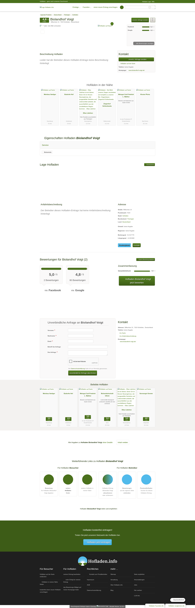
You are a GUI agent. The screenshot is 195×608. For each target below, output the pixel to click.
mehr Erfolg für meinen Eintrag (72, 581)
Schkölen (125, 216)
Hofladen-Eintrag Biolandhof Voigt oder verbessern (107, 491)
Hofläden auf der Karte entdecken (47, 575)
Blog (111, 590)
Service (45, 145)
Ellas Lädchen (88, 113)
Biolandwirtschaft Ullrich (107, 395)
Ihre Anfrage (52, 352)
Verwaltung (114, 579)
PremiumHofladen (151, 86)
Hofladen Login (146, 1)
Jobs (135, 585)
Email (50, 341)
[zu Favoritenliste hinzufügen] (42, 27)
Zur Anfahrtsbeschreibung (128, 336)
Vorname (51, 330)
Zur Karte (123, 333)
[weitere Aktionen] (152, 20)
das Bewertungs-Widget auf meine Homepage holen (72, 588)
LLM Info (137, 595)
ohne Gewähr (108, 442)
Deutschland (126, 222)
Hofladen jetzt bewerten (138, 281)
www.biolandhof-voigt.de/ (137, 70)
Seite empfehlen (139, 574)
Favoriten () (156, 606)
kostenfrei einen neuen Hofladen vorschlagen (50, 591)
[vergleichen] (42, 32)
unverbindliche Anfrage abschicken (82, 373)
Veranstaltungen (139, 579)
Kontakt (137, 245)
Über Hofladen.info (116, 585)
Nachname (51, 336)
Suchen (153, 7)
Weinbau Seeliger (50, 94)
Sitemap (113, 574)
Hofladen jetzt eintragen (98, 542)
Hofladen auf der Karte (127, 63)
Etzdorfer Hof (69, 94)
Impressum (90, 579)
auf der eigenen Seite (127, 490)
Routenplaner (150, 164)
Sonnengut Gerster (146, 393)
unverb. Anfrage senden (140, 20)
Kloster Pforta (145, 94)
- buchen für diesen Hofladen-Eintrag (146, 490)
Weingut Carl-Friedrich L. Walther (126, 96)
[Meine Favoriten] (122, 7)
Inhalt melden (123, 442)
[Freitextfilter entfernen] (149, 7)
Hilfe (153, 1)
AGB (88, 585)
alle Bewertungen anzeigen (145, 43)
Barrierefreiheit (178, 600)
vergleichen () (176, 606)
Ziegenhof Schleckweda (107, 105)
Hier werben (138, 590)
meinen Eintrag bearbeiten (71, 574)
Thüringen (130, 219)
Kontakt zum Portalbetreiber (98, 574)
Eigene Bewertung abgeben (146, 259)
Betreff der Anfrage (54, 347)
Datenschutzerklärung (78, 368)
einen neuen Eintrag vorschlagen (106, 7)
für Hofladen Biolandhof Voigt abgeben (48, 490)
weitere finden (68, 490)
